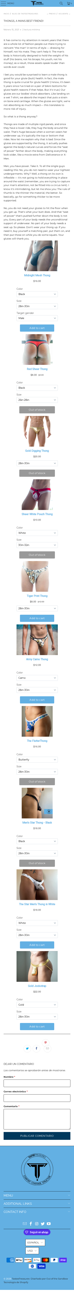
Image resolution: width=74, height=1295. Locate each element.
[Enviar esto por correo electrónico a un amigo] (47, 1048)
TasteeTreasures (21, 1278)
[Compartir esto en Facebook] (36, 1048)
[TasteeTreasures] (37, 3)
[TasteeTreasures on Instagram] (36, 1224)
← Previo (51, 14)
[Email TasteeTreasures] (25, 1224)
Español (33, 1242)
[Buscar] (61, 3)
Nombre (9, 1076)
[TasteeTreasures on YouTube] (48, 1224)
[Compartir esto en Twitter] (27, 1048)
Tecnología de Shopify (16, 1282)
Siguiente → (64, 14)
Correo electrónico (16, 1091)
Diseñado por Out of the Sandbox (49, 1278)
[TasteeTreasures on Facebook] (30, 1224)
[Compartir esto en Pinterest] (45, 1043)
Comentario (11, 1106)
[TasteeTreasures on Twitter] (42, 1224)
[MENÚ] (2, 3)
